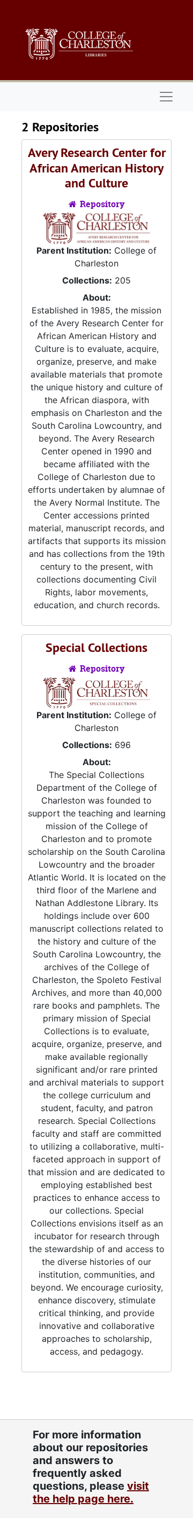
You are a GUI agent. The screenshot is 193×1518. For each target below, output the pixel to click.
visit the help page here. (91, 1492)
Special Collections (96, 647)
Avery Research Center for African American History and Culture (97, 168)
